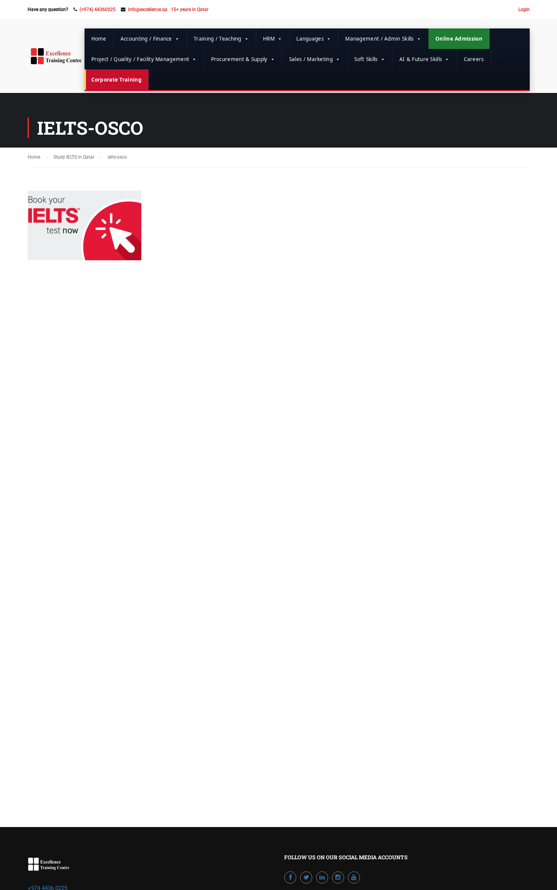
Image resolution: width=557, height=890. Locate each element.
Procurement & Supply (239, 59)
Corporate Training (116, 79)
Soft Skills (365, 59)
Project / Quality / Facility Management (140, 59)
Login (524, 9)
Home (98, 38)
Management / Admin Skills (379, 38)
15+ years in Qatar (189, 9)
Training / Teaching (217, 38)
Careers (474, 59)
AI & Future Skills (420, 59)
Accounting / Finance (146, 38)
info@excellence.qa (147, 9)
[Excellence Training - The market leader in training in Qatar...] (56, 60)
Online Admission (458, 38)
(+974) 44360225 (98, 9)
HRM (269, 38)
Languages (310, 38)
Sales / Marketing (311, 59)
